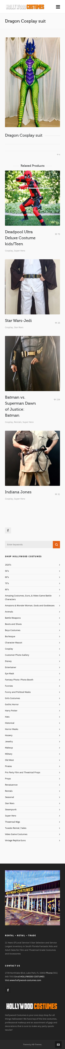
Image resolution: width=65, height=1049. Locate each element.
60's (7, 577)
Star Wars (18, 327)
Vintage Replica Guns (15, 840)
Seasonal (9, 797)
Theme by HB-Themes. (32, 1044)
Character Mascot (13, 642)
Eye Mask (9, 673)
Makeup (9, 747)
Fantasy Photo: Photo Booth (19, 679)
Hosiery (8, 735)
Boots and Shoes (13, 624)
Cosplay (9, 250)
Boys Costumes (12, 630)
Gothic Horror (12, 704)
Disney (8, 661)
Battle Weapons (13, 617)
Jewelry (9, 741)
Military (8, 753)
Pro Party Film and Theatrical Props (22, 772)
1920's (8, 564)
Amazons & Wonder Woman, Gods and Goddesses (29, 605)
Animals (9, 611)
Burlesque (10, 636)
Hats (7, 716)
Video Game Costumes (16, 834)
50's (7, 571)
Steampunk (10, 809)
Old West (9, 760)
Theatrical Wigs (12, 821)
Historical (9, 723)
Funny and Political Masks (18, 692)
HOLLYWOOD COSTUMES (32, 976)
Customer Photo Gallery (17, 655)
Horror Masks (11, 729)
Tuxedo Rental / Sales (15, 828)
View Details (32, 206)
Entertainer (10, 667)
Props (8, 778)
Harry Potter (11, 710)
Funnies (9, 685)
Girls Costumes (12, 698)
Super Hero (19, 250)
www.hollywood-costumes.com (25, 980)
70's (7, 583)
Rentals (18, 422)
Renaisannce (11, 784)
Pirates (8, 766)
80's (7, 589)
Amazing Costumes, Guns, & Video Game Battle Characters (28, 597)
